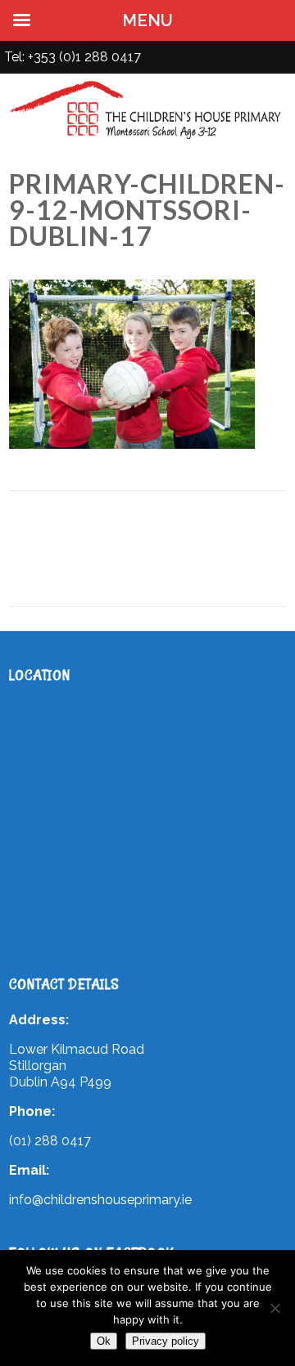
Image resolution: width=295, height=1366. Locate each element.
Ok (104, 1341)
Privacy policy (165, 1341)
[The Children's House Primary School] (147, 138)
